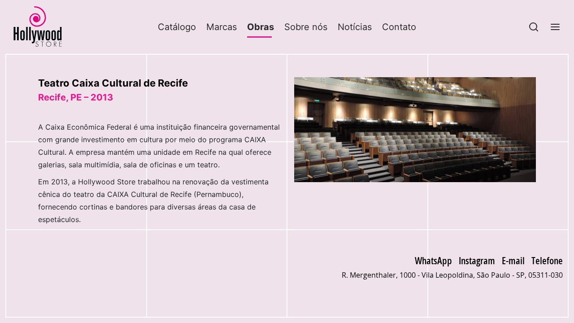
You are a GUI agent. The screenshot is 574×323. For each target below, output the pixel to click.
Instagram (477, 260)
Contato (399, 27)
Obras (260, 27)
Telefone (547, 260)
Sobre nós (305, 27)
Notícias (355, 27)
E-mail (513, 260)
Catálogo (177, 27)
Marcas (221, 27)
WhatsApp (433, 260)
